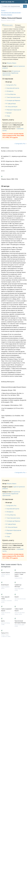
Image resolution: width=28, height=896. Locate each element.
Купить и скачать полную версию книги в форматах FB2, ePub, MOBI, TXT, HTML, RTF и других (13, 135)
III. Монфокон (9, 91)
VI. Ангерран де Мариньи (12, 100)
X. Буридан (8, 113)
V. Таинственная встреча (12, 97)
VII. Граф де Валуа (10, 103)
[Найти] (25, 6)
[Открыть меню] (25, 2)
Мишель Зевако (11, 63)
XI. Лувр (7, 116)
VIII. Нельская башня (11, 106)
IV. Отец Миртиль (10, 94)
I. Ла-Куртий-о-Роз (10, 85)
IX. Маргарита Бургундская (13, 110)
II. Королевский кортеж (12, 88)
